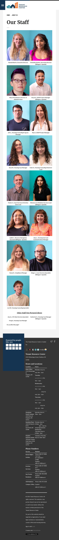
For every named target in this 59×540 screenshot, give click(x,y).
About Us (15, 15)
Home (8, 15)
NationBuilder (36, 530)
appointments (38, 378)
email (33, 526)
